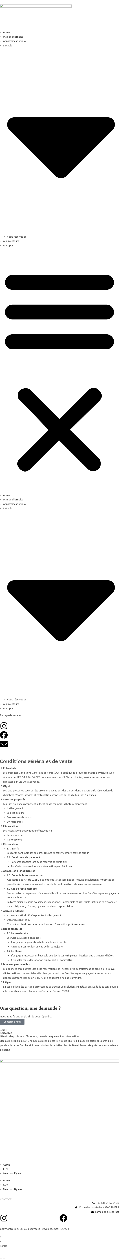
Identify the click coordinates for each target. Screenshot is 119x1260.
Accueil (7, 32)
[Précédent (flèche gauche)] (1, 1258)
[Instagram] (4, 726)
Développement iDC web (55, 1228)
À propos (8, 245)
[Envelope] (4, 744)
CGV (5, 1169)
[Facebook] (4, 735)
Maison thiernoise (13, 36)
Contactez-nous (12, 1021)
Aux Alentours (11, 241)
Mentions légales (12, 1173)
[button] (59, 370)
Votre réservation (16, 236)
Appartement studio (14, 41)
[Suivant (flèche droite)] (4, 1258)
